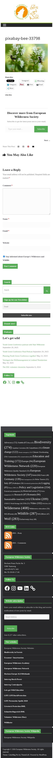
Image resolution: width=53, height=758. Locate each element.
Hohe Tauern (42, 479)
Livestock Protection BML (15, 706)
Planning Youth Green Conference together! (19, 356)
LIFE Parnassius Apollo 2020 (16, 701)
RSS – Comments (19, 543)
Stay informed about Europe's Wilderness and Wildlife (23, 258)
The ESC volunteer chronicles (14, 367)
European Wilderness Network (16, 668)
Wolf (11, 519)
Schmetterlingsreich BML (14, 712)
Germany (12, 479)
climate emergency (25, 452)
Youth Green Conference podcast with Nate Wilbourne (24, 345)
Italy (8, 483)
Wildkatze (8, 722)
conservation (26, 457)
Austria (22, 442)
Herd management (28, 479)
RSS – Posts (17, 533)
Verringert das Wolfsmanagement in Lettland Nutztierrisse (25, 360)
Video (36, 503)
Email (6, 231)
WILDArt (47, 503)
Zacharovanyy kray (28, 519)
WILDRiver (43, 514)
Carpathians (35, 448)
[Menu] (4, 25)
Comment (7, 185)
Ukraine (39, 499)
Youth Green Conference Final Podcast (18, 352)
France (45, 475)
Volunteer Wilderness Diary (15, 717)
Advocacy (10, 442)
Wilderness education (40, 508)
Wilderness (16, 508)
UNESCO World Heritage (13, 503)
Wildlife (27, 513)
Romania (33, 494)
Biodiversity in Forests (13, 652)
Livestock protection (32, 483)
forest (36, 475)
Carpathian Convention (20, 448)
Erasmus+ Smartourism (14, 658)
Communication (14, 457)
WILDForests (10, 514)
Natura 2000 (14, 487)
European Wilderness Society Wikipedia (19, 737)
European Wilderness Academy (16, 663)
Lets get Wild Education (14, 690)
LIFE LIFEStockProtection (15, 695)
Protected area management (13, 491)
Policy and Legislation (34, 487)
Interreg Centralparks (13, 685)
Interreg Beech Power (13, 679)
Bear (31, 443)
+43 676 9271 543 (11, 569)
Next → (47, 140)
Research (20, 494)
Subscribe (41, 129)
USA (26, 503)
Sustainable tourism (17, 499)
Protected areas (32, 491)
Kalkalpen (18, 483)
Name (6, 219)
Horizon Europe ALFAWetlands (17, 674)
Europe (27, 461)
